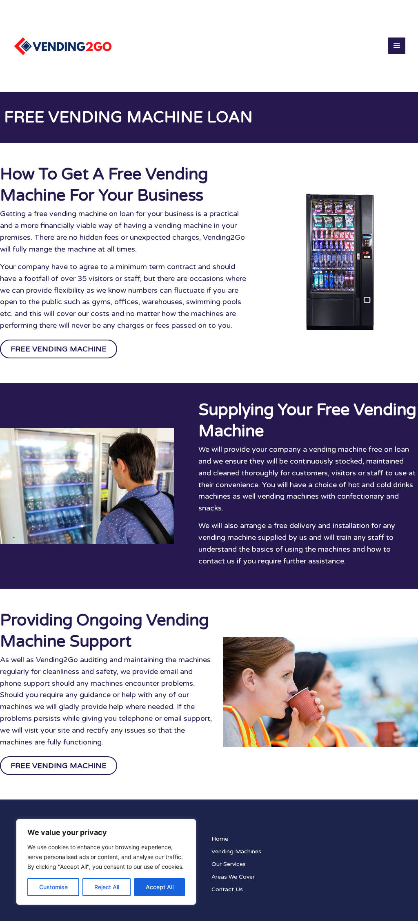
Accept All (159, 886)
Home (219, 838)
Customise (53, 886)
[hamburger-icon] (396, 45)
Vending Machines (236, 851)
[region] (106, 862)
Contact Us (227, 889)
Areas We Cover (233, 876)
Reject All (106, 886)
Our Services (228, 864)
